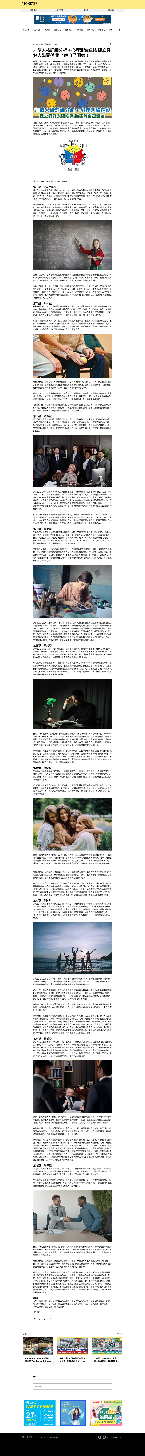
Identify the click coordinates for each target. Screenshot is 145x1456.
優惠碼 (47, 30)
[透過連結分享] (50, 1319)
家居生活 (57, 30)
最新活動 (37, 30)
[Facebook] (99, 1437)
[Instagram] (104, 1437)
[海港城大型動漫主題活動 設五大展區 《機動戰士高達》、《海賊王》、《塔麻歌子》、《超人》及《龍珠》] (72, 1346)
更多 (111, 30)
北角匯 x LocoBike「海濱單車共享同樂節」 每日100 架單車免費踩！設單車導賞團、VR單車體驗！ (107, 1359)
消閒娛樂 (79, 30)
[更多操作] (110, 44)
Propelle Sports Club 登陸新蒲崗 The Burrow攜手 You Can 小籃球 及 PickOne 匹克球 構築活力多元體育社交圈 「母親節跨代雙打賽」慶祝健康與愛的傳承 (37, 1359)
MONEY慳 (27, 1436)
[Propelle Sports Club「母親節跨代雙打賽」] (38, 1346)
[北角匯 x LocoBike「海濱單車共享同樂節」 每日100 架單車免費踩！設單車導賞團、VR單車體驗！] (107, 1346)
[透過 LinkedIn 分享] (45, 1319)
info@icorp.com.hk (55, 1437)
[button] (120, 30)
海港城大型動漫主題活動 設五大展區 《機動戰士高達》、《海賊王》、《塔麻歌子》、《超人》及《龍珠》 (72, 1359)
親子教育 (37, 1312)
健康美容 (90, 30)
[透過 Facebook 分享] (34, 1319)
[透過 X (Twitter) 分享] (39, 1319)
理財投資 (101, 30)
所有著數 (26, 30)
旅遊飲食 (68, 30)
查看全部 (119, 1333)
